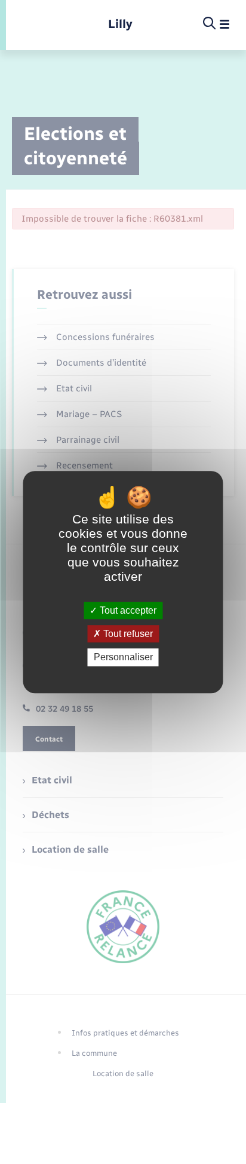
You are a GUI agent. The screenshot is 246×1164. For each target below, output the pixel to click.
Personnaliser (123, 658)
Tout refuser (127, 634)
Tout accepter (126, 610)
